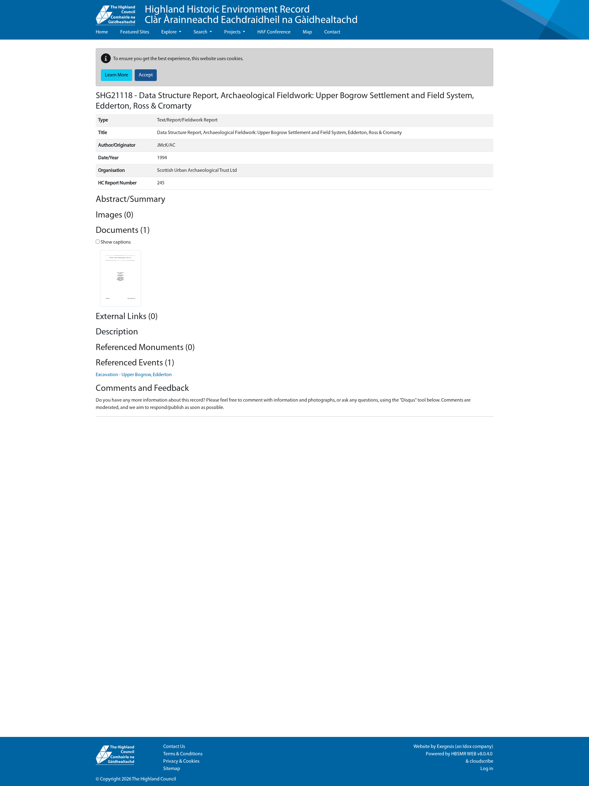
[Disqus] (294, 498)
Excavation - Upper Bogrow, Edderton (134, 374)
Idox (467, 746)
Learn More (116, 75)
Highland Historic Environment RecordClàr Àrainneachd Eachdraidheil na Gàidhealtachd (251, 15)
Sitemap (171, 768)
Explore (169, 32)
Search (201, 32)
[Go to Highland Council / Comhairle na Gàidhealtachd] (115, 12)
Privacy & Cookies (181, 761)
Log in (486, 768)
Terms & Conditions (182, 754)
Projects (232, 32)
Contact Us (174, 746)
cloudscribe (481, 761)
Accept (146, 75)
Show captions (115, 242)
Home (102, 32)
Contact (332, 32)
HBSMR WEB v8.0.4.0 (472, 754)
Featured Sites (134, 32)
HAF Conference (274, 32)
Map (307, 32)
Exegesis (445, 746)
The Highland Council (154, 779)
